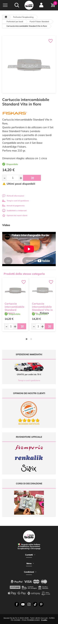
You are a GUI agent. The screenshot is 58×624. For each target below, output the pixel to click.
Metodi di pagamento (16, 205)
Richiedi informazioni (15, 196)
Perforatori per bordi (15, 21)
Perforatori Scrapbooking (23, 17)
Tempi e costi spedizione (29, 380)
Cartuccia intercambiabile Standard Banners (14, 308)
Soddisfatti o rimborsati (17, 210)
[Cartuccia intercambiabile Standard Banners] (15, 290)
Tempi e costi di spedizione (18, 201)
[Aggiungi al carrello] (32, 178)
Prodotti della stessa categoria (24, 274)
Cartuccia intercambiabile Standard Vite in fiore (42, 308)
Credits (44, 620)
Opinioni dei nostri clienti (17, 215)
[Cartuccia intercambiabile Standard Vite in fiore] (42, 290)
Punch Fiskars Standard (39, 21)
